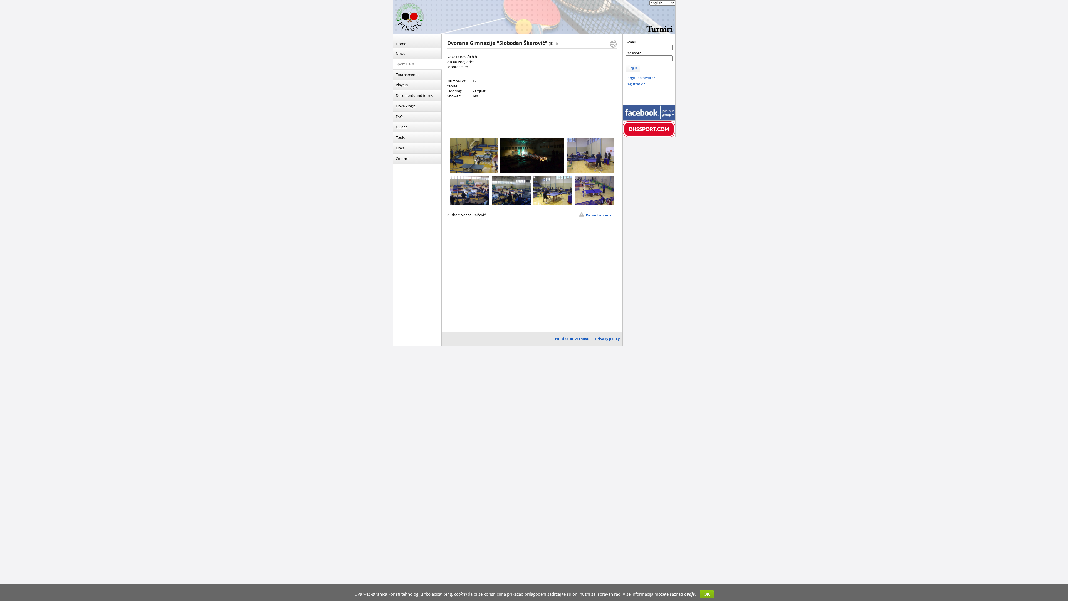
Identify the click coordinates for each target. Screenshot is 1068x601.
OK (707, 594)
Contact (402, 158)
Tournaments (407, 74)
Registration (636, 84)
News (400, 53)
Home (401, 43)
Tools (400, 137)
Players (402, 84)
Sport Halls (405, 63)
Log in (633, 68)
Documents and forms (414, 95)
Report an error (600, 215)
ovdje (689, 594)
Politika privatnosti (572, 338)
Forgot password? (640, 77)
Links (400, 148)
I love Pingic (405, 106)
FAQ (399, 116)
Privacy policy (607, 338)
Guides (401, 126)
